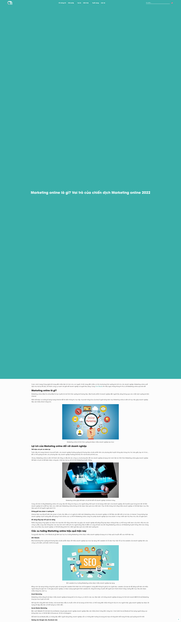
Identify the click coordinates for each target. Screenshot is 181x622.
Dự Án (79, 3)
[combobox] (158, 3)
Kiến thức (86, 3)
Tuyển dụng (95, 3)
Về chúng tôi (62, 3)
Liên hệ (103, 3)
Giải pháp (71, 3)
